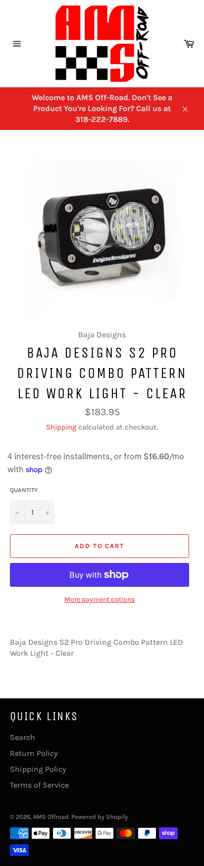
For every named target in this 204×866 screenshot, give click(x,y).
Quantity (24, 490)
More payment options (99, 599)
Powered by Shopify (99, 816)
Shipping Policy (38, 769)
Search (22, 737)
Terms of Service (39, 785)
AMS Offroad (51, 816)
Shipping (61, 427)
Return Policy (33, 753)
